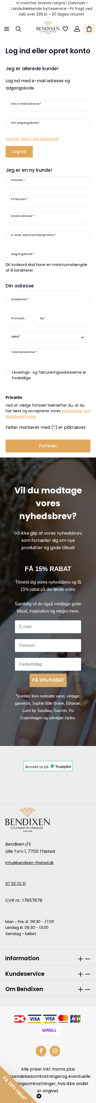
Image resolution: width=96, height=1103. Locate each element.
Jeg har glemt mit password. (32, 138)
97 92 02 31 (15, 883)
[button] (18, 1084)
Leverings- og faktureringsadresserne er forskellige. (49, 375)
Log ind (19, 151)
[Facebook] (41, 1051)
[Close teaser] (39, 1096)
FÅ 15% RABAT (48, 680)
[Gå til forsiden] (48, 27)
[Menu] (6, 29)
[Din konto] (77, 29)
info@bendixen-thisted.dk (29, 862)
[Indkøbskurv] (89, 29)
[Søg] (18, 29)
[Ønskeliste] (65, 29)
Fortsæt (48, 446)
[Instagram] (55, 1051)
